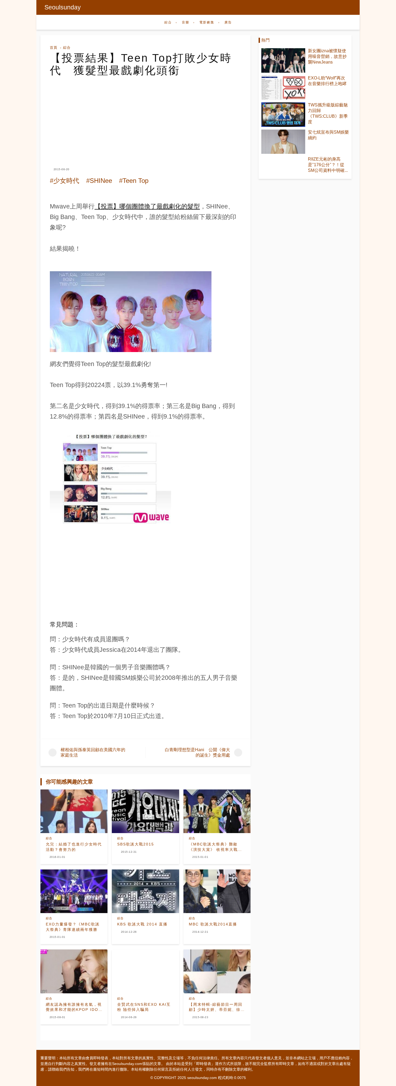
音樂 (185, 22)
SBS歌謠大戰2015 (135, 844)
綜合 (168, 22)
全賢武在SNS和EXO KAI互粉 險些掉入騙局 (144, 1007)
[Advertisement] (145, 117)
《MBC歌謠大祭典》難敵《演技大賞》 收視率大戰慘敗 (215, 847)
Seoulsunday (62, 7)
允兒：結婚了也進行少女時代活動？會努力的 (74, 847)
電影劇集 (206, 22)
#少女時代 (64, 180)
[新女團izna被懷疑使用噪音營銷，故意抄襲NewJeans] (283, 60)
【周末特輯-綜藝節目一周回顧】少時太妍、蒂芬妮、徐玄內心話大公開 (217, 1007)
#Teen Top (133, 180)
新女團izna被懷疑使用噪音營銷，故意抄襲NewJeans (327, 56)
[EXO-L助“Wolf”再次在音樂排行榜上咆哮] (283, 87)
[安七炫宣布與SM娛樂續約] (283, 142)
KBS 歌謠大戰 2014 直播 (142, 924)
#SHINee (99, 180)
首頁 (53, 47)
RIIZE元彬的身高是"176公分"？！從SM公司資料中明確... (328, 165)
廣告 (228, 22)
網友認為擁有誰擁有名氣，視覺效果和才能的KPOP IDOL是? (74, 1007)
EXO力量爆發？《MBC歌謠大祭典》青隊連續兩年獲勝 (73, 927)
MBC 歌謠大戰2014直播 (213, 924)
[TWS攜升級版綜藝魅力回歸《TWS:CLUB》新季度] (283, 114)
